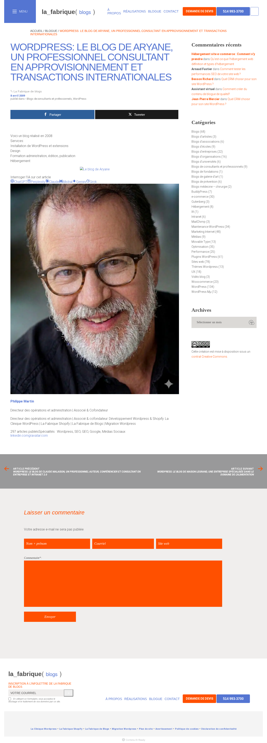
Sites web (197, 261)
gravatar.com (38, 436)
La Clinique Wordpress (44, 729)
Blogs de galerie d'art (205, 176)
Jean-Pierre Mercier (205, 99)
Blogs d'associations (205, 141)
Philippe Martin (22, 401)
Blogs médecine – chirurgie (209, 186)
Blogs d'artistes (201, 136)
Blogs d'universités (203, 161)
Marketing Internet (203, 231)
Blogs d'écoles (201, 146)
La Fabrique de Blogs (97, 729)
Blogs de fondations (204, 171)
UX (193, 271)
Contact (171, 11)
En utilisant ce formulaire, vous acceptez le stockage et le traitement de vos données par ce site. (34, 700)
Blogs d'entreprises (204, 151)
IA (192, 211)
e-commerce (199, 196)
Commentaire (31, 557)
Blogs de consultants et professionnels (49, 98)
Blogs (195, 131)
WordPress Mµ (201, 291)
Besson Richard (202, 79)
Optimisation (199, 246)
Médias (196, 236)
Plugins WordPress (204, 256)
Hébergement (200, 206)
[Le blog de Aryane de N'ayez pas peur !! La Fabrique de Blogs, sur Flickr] (95, 169)
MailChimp (198, 221)
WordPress (79, 98)
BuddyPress (199, 191)
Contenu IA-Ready (135, 739)
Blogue (154, 11)
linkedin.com (19, 436)
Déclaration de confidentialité (219, 729)
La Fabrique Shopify (70, 729)
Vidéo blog (198, 276)
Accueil (36, 31)
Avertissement (163, 729)
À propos (114, 11)
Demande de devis (199, 11)
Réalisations (134, 11)
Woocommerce (202, 281)
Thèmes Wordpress (204, 266)
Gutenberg (198, 201)
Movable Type (200, 241)
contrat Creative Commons (209, 356)
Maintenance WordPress (207, 226)
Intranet (196, 216)
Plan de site (146, 729)
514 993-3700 (233, 11)
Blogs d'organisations (206, 156)
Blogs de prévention (204, 181)
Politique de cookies (187, 729)
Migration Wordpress (124, 729)
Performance (200, 251)
